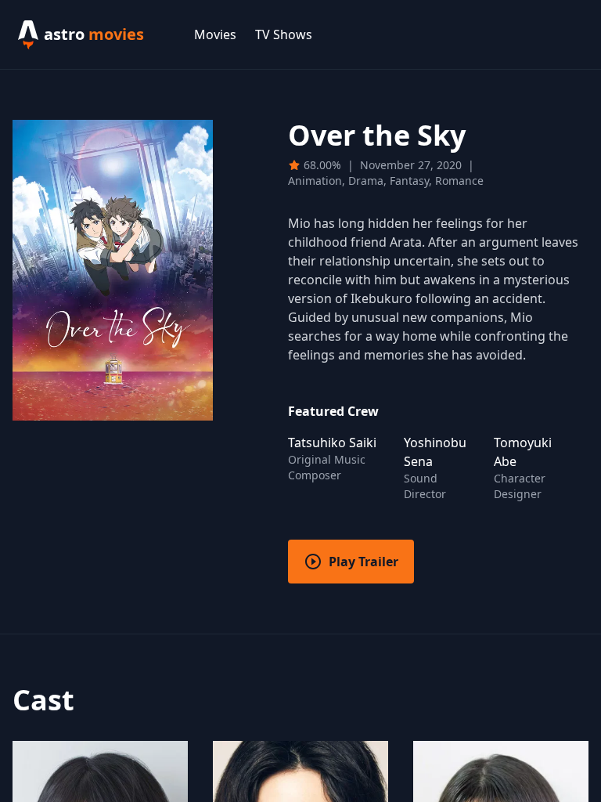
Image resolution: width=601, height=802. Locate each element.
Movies (215, 34)
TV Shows (283, 34)
